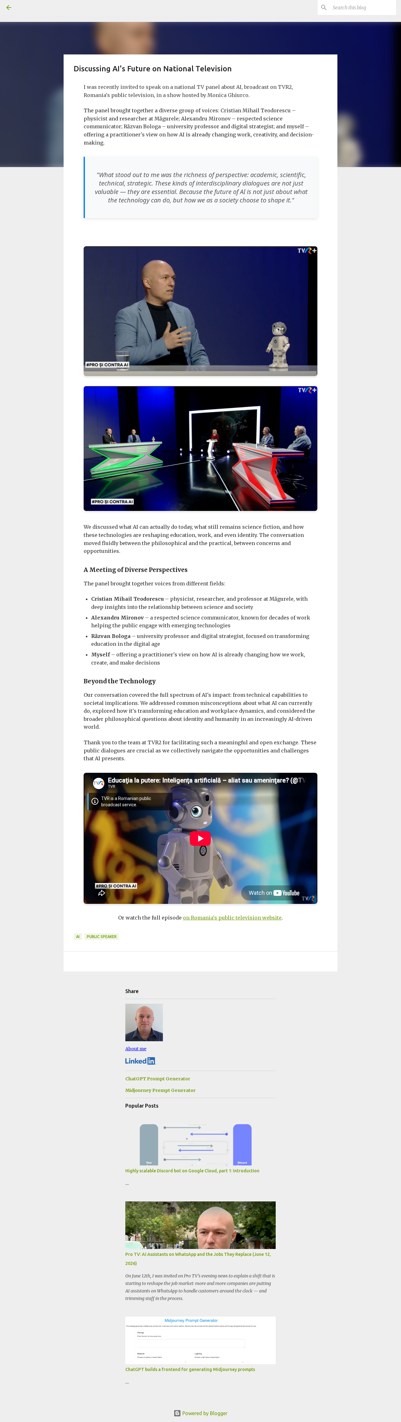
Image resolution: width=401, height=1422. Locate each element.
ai (78, 937)
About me (135, 1049)
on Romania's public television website (232, 918)
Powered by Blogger (204, 1413)
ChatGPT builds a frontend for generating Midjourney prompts (190, 1369)
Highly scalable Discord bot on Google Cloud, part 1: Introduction (192, 1170)
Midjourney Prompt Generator (160, 1090)
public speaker (102, 937)
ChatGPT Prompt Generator (157, 1079)
